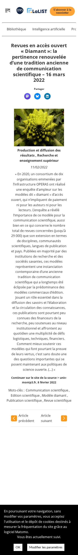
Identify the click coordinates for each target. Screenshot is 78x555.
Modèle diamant (54, 395)
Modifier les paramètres (45, 547)
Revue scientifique (57, 400)
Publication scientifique (24, 400)
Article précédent (26, 418)
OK (18, 547)
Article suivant (46, 418)
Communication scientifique (47, 390)
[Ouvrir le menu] (7, 11)
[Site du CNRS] (19, 11)
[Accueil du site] (37, 11)
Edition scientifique (25, 395)
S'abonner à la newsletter (62, 11)
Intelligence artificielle (48, 29)
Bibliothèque (16, 29)
